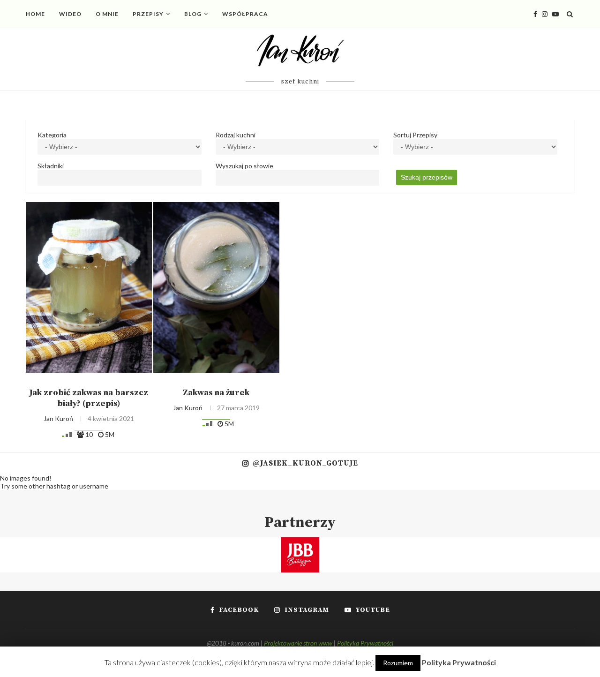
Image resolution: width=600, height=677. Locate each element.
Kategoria (52, 135)
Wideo (70, 13)
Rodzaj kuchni (235, 135)
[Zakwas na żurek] (216, 287)
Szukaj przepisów (426, 177)
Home (35, 13)
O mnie (107, 13)
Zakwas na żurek (216, 392)
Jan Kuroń (58, 418)
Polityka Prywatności (365, 643)
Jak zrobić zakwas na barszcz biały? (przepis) (88, 398)
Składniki (51, 166)
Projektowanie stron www (298, 643)
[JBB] (300, 543)
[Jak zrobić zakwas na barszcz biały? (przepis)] (89, 287)
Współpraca (245, 13)
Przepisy (148, 13)
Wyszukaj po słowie (244, 166)
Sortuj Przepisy (415, 135)
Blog (193, 13)
